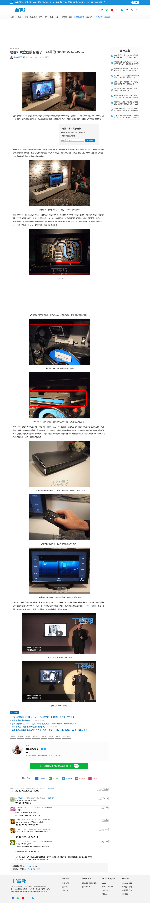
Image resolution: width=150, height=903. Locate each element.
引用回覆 (49, 789)
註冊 (137, 10)
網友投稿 (125, 894)
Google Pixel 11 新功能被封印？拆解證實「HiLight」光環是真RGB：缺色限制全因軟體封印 (126, 117)
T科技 (17, 48)
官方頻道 (69, 778)
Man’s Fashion (107, 887)
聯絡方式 (65, 890)
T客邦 (104, 883)
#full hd (20, 737)
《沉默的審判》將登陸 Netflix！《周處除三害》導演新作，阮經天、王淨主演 (43, 717)
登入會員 (30, 866)
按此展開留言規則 (34, 869)
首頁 (11, 48)
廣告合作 (65, 887)
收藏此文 (48, 57)
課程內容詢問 (127, 887)
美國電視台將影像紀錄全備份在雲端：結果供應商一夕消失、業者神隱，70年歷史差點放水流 (49, 730)
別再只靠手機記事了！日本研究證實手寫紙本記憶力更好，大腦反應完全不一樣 (126, 57)
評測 (40, 17)
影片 (51, 17)
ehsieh (19, 807)
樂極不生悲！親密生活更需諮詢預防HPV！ (29, 727)
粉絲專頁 (42, 778)
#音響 (51, 737)
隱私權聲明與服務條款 (90, 883)
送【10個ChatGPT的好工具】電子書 (56, 766)
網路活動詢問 (127, 890)
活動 (56, 17)
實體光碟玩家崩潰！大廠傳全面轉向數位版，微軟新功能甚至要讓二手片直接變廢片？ (126, 104)
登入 (132, 10)
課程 (70, 17)
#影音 (58, 737)
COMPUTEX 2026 (103, 17)
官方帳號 (55, 778)
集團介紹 (65, 883)
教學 (46, 17)
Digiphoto (105, 890)
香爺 (18, 820)
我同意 (135, 2)
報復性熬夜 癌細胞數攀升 (22, 720)
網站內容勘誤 (127, 883)
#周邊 (13, 737)
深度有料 (89, 17)
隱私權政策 (101, 2)
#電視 (44, 737)
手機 (26, 17)
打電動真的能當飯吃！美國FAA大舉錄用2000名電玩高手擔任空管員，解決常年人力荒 (126, 64)
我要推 (105, 789)
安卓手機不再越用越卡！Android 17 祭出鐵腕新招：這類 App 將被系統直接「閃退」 (126, 70)
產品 (19, 17)
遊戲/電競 (33, 17)
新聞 (12, 17)
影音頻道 (82, 778)
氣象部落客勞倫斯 (19, 57)
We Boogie (20, 789)
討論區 (64, 17)
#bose (28, 737)
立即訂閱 (90, 140)
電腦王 (104, 894)
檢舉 (53, 789)
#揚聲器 (36, 737)
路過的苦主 (21, 798)
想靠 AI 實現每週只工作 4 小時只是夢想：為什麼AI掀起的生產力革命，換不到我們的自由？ (126, 110)
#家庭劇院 (66, 737)
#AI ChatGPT (79, 17)
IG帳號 (95, 778)
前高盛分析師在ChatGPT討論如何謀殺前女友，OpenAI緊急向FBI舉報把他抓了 (44, 724)
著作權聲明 (86, 887)
